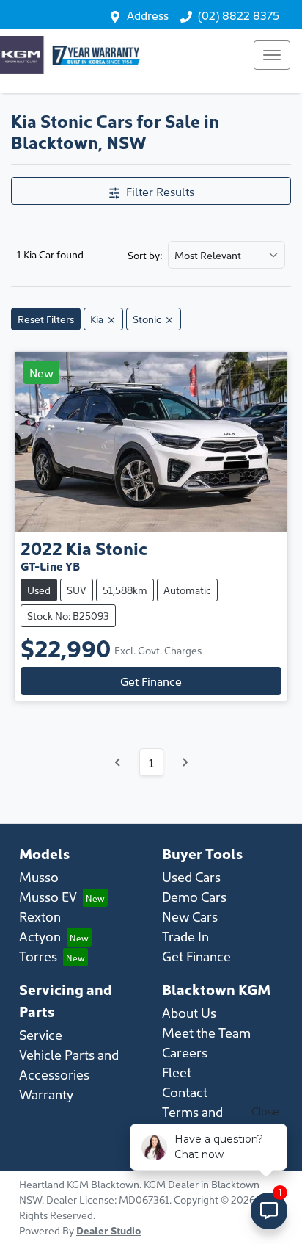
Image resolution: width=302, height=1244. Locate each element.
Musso (39, 876)
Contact (184, 1091)
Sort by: (145, 255)
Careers (184, 1052)
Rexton (40, 916)
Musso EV (48, 896)
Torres (38, 956)
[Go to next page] (184, 762)
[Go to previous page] (118, 762)
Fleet (176, 1072)
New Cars (190, 916)
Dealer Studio (108, 1230)
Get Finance (151, 681)
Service (40, 1034)
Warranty (46, 1094)
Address (148, 15)
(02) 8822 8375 (238, 15)
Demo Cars (194, 896)
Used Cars (191, 876)
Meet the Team (206, 1032)
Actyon (40, 936)
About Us (189, 1012)
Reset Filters (46, 318)
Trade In (185, 936)
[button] (272, 55)
